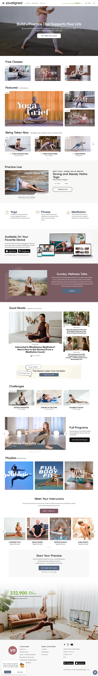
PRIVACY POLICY (68, 651)
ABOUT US (23, 649)
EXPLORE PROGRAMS (79, 440)
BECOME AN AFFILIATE (27, 657)
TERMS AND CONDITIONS (71, 649)
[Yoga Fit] (80, 99)
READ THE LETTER (49, 374)
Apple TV (15, 255)
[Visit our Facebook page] (64, 645)
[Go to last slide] (5, 144)
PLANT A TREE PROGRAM (27, 654)
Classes (27, 3)
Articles (42, 3)
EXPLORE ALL (23, 88)
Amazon (24, 255)
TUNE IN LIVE (62, 189)
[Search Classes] (94, 3)
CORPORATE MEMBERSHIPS (28, 660)
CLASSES (44, 649)
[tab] (47, 158)
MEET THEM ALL (49, 511)
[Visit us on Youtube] (71, 644)
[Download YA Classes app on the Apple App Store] (11, 251)
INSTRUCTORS (24, 652)
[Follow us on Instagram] (68, 645)
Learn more (20, 672)
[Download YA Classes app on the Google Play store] (24, 251)
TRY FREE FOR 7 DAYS (49, 36)
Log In (88, 3)
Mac (19, 255)
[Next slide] (93, 144)
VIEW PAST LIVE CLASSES (26, 197)
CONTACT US (67, 654)
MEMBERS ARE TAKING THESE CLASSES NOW (46, 133)
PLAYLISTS (44, 654)
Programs (35, 3)
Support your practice (34, 308)
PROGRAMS (45, 652)
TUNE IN (72, 291)
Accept (7, 672)
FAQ (64, 657)
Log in (55, 572)
